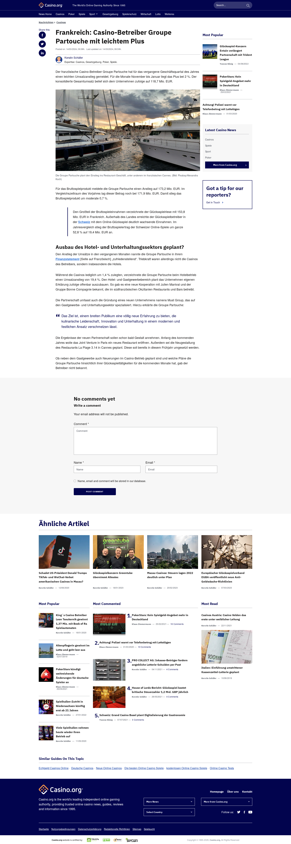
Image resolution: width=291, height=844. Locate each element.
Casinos (60, 14)
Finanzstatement (67, 259)
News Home (45, 14)
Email (150, 462)
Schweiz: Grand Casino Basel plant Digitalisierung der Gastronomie (142, 715)
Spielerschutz (129, 14)
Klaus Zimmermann (229, 90)
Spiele (82, 14)
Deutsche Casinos (82, 768)
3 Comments (138, 719)
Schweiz (84, 222)
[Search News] (248, 5)
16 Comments (177, 623)
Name (79, 462)
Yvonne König (226, 64)
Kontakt (247, 791)
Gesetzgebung (110, 14)
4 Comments (172, 669)
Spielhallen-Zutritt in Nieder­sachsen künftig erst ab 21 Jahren (70, 706)
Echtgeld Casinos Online (54, 768)
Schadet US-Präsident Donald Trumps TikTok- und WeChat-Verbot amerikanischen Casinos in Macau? (63, 577)
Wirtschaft (146, 14)
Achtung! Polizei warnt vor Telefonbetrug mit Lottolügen (135, 642)
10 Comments (144, 646)
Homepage (217, 791)
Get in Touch (213, 202)
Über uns (233, 791)
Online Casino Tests (222, 768)
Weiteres (169, 14)
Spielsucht (149, 829)
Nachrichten (46, 22)
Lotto (158, 14)
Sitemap (137, 829)
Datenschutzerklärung (89, 829)
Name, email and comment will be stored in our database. (112, 481)
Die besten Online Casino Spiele (144, 768)
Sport (92, 14)
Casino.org (215, 839)
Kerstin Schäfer (73, 57)
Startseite (44, 829)
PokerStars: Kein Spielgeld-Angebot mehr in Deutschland (235, 81)
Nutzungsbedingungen (63, 829)
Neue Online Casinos (109, 768)
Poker (71, 14)
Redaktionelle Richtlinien (117, 829)
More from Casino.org (225, 164)
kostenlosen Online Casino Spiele (186, 768)
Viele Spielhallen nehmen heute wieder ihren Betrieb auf (72, 732)
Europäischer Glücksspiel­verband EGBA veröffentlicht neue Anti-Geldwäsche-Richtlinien (223, 577)
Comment (81, 423)
